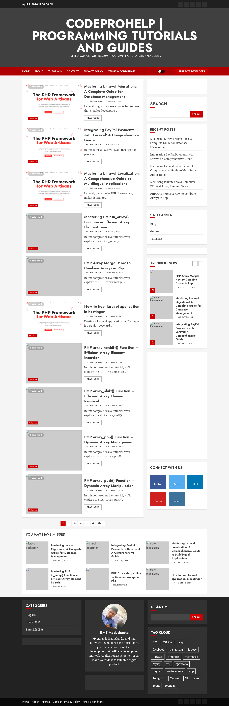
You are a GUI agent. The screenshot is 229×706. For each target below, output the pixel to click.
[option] (177, 283)
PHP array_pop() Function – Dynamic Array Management (109, 439)
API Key (167, 642)
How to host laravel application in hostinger (111, 309)
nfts (168, 664)
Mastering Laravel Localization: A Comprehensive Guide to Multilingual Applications (112, 178)
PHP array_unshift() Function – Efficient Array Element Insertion (111, 352)
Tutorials (55, 71)
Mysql (156, 664)
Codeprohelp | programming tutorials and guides (114, 35)
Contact (73, 71)
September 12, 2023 (115, 316)
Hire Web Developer (192, 71)
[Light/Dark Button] (161, 71)
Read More (93, 118)
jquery (192, 649)
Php (191, 671)
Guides (32, 336)
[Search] (168, 71)
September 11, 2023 (114, 362)
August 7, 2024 (113, 232)
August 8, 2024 (113, 145)
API (155, 642)
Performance (175, 671)
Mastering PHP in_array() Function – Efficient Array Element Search (107, 222)
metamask (191, 657)
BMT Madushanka (94, 101)
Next (101, 523)
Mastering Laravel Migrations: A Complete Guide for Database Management (110, 91)
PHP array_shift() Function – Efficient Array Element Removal (109, 396)
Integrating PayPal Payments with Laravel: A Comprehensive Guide (111, 135)
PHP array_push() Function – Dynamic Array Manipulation (109, 483)
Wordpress (192, 678)
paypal (157, 671)
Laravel (158, 657)
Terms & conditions (121, 71)
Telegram (159, 678)
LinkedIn (174, 657)
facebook (158, 649)
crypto (182, 642)
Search (158, 104)
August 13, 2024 (113, 101)
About (39, 71)
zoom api (170, 685)
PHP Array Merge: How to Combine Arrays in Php (107, 265)
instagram (176, 649)
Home (26, 71)
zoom (156, 685)
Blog (153, 224)
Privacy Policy (93, 71)
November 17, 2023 (114, 273)
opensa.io (182, 664)
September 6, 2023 (114, 490)
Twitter (175, 678)
